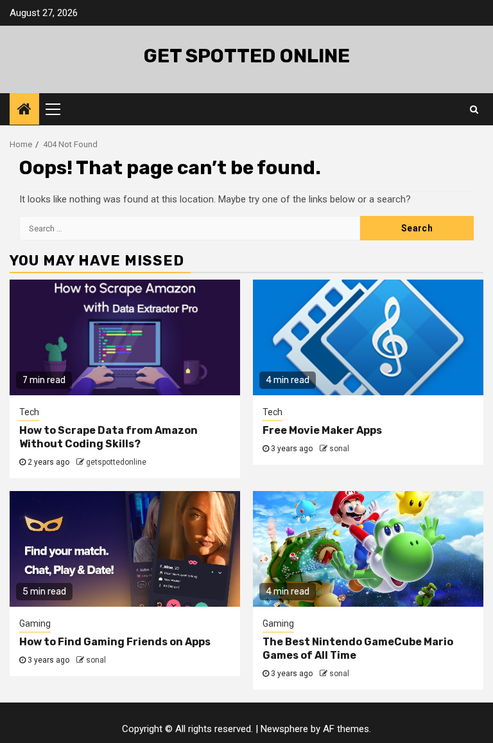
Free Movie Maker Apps (322, 430)
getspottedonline (116, 462)
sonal (339, 448)
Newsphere (284, 729)
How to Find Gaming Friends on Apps (115, 642)
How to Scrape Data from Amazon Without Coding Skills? (108, 437)
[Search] (474, 109)
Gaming (35, 623)
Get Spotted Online (247, 55)
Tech (29, 412)
